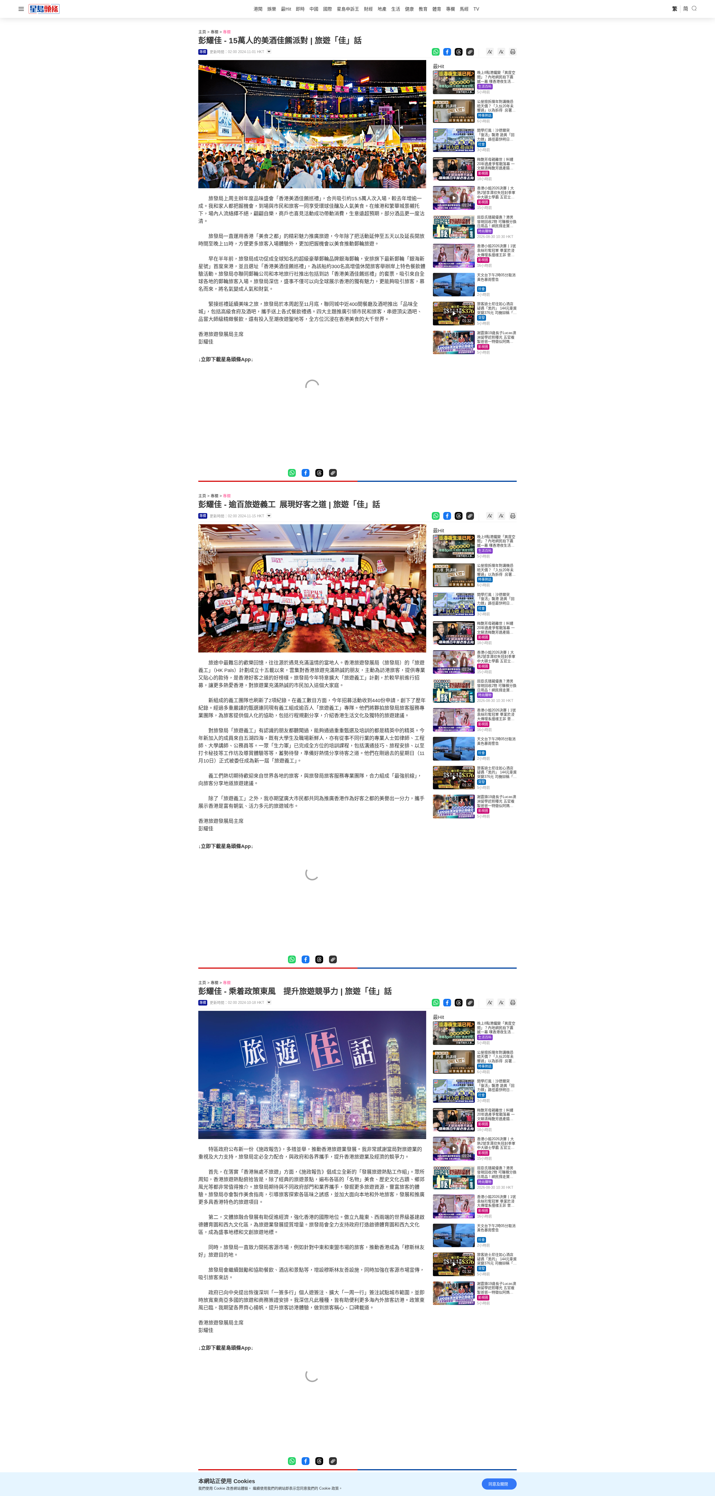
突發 (481, 318)
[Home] (44, 8)
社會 (481, 144)
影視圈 (483, 173)
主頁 (202, 32)
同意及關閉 (498, 1484)
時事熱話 (485, 115)
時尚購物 (485, 231)
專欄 (214, 32)
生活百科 (485, 86)
